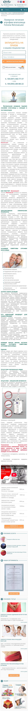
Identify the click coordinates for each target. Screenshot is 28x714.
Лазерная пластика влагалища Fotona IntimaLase (12, 664)
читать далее (24, 622)
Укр (26, 10)
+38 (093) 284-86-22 (8, 5)
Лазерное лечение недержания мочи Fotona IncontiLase (14, 615)
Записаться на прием (14, 61)
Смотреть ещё (14, 593)
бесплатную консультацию (14, 526)
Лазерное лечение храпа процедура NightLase (11, 640)
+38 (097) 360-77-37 (21, 5)
